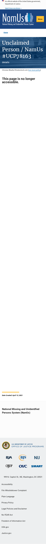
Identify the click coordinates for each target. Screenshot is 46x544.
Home (6, 32)
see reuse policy (34, 70)
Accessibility (7, 484)
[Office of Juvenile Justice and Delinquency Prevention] (9, 467)
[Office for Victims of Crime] (23, 466)
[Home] (18, 19)
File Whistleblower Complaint (14, 490)
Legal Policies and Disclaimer (14, 509)
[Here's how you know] (23, 4)
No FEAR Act (7, 515)
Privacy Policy (7, 503)
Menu (40, 19)
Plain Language (8, 496)
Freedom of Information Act (13, 521)
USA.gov (5, 527)
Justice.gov (6, 533)
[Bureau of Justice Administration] (9, 456)
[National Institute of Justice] (36, 456)
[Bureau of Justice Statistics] (23, 459)
